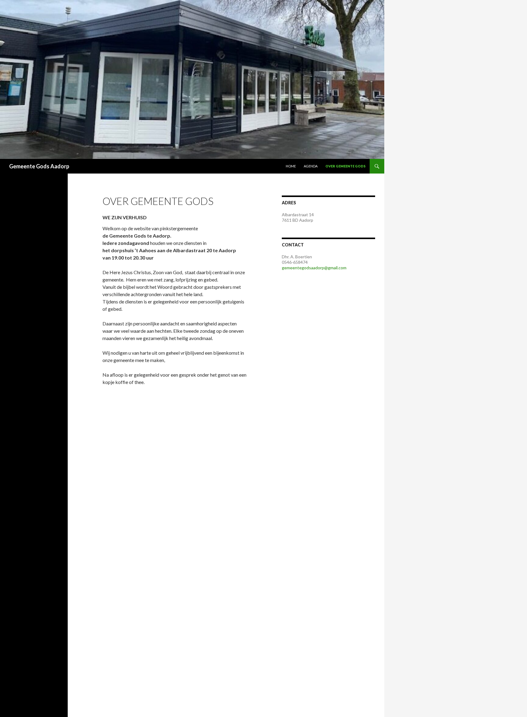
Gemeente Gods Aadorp (39, 166)
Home (291, 166)
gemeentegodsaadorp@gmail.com (314, 267)
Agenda (310, 166)
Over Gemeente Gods (345, 166)
